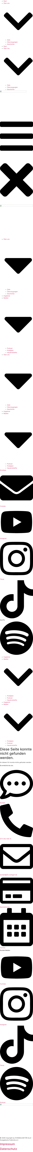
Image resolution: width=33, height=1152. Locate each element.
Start (5, 1)
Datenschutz (8, 1149)
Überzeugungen (12, 42)
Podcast (9, 698)
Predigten (10, 696)
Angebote (7, 657)
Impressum (7, 1144)
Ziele (8, 40)
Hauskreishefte (12, 700)
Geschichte (10, 44)
